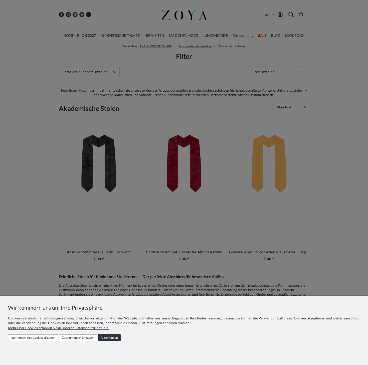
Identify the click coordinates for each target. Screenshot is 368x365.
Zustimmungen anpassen (78, 337)
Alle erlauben (109, 337)
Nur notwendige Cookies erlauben (33, 337)
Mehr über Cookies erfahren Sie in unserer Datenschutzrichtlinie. (58, 328)
